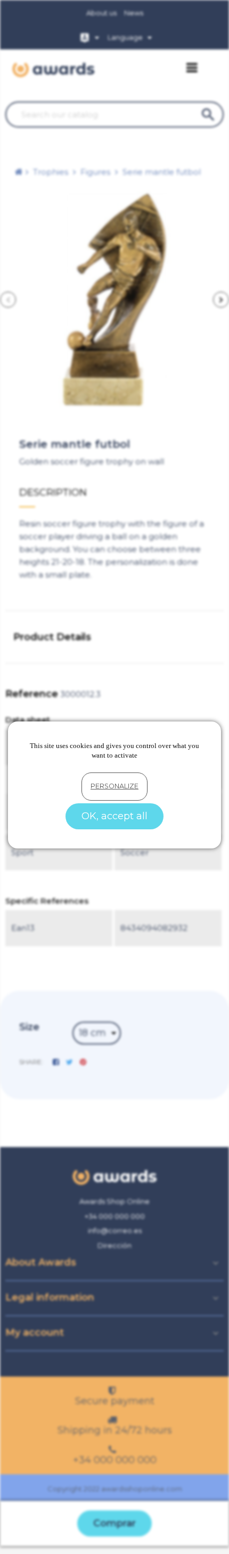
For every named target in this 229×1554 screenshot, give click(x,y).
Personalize (114, 786)
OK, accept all (114, 816)
